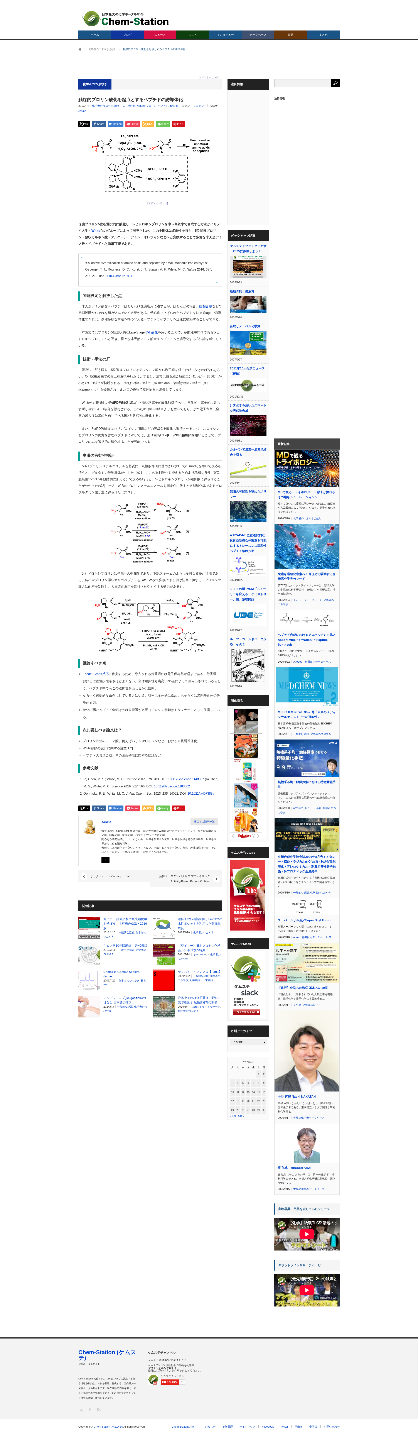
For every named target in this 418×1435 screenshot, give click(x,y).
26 (243, 1110)
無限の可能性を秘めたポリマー (248, 494)
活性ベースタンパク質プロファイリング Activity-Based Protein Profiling (184, 879)
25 (237, 1110)
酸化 (172, 105)
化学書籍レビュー (312, 1005)
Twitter (284, 1426)
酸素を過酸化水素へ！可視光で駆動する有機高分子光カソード (307, 576)
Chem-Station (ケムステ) (107, 1355)
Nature (141, 105)
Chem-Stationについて (185, 1426)
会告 (319, 808)
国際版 (299, 1426)
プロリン (151, 105)
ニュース (160, 34)
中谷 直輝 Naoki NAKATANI (297, 1096)
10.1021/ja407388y (200, 793)
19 (243, 1101)
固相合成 (205, 306)
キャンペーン (201, 954)
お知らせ (210, 1426)
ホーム (95, 34)
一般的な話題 (126, 932)
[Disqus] (150, 1076)
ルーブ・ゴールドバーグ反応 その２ (248, 641)
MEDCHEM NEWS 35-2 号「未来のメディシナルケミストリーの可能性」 (307, 714)
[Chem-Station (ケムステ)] (125, 18)
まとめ (323, 34)
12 (243, 1092)
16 (264, 1092)
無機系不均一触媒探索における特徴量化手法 (307, 784)
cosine (82, 111)
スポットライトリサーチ (206, 1006)
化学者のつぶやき (102, 105)
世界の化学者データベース (309, 1117)
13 (248, 1092)
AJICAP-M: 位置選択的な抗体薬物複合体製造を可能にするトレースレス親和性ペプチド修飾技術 (248, 543)
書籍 (290, 34)
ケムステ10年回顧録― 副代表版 (125, 945)
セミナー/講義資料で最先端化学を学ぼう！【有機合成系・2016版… (125, 923)
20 (248, 1101)
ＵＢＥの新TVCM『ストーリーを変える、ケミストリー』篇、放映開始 (248, 594)
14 (253, 1092)
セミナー (310, 808)
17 (232, 1101)
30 (264, 1110)
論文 (117, 105)
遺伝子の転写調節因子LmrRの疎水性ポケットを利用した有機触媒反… (200, 923)
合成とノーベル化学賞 (245, 326)
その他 (297, 1005)
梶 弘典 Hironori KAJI (294, 1167)
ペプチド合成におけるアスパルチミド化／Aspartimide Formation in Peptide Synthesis (307, 639)
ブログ (127, 34)
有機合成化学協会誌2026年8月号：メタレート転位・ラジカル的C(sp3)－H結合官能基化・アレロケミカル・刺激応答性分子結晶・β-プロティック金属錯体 (307, 864)
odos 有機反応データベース (313, 661)
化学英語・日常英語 (201, 980)
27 (248, 1110)
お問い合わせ (332, 1426)
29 (258, 1110)
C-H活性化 (129, 105)
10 (232, 1092)
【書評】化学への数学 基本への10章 (303, 988)
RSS (98, 1409)
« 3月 (233, 1116)
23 (264, 1101)
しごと (193, 34)
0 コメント (200, 105)
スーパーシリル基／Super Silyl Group (304, 920)
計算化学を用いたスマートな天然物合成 (248, 408)
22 (258, 1101)
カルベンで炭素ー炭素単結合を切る (248, 452)
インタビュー (225, 34)
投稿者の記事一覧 (204, 821)
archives (298, 808)
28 (253, 1110)
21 (253, 1101)
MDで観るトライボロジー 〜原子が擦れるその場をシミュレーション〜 (306, 494)
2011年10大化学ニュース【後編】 (247, 371)
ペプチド (163, 105)
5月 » (241, 1116)
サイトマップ (247, 1426)
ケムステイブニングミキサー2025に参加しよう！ (248, 248)
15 (258, 1092)
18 (237, 1101)
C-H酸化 (151, 332)
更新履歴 (227, 1426)
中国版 (313, 1426)
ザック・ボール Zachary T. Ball (110, 876)
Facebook (268, 1426)
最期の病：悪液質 (242, 291)
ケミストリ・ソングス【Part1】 (200, 971)
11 (238, 1092)
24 (232, 1110)
